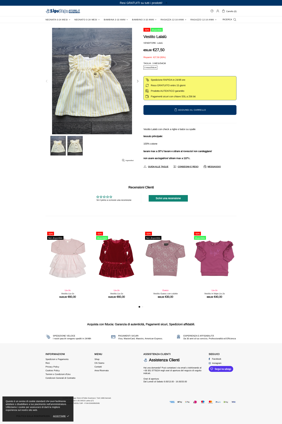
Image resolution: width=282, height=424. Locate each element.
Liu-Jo (67, 290)
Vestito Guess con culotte (165, 293)
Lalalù (160, 43)
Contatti (98, 367)
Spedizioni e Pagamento (57, 359)
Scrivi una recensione (168, 198)
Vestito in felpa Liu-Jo (214, 293)
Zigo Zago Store (63, 11)
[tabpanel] (67, 267)
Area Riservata (101, 370)
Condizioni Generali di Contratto (60, 378)
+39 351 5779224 (151, 370)
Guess (165, 290)
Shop (96, 359)
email (183, 367)
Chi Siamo (99, 363)
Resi (48, 363)
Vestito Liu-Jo (67, 293)
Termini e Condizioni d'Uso (58, 374)
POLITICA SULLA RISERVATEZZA (33, 416)
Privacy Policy (52, 367)
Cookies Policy (53, 370)
